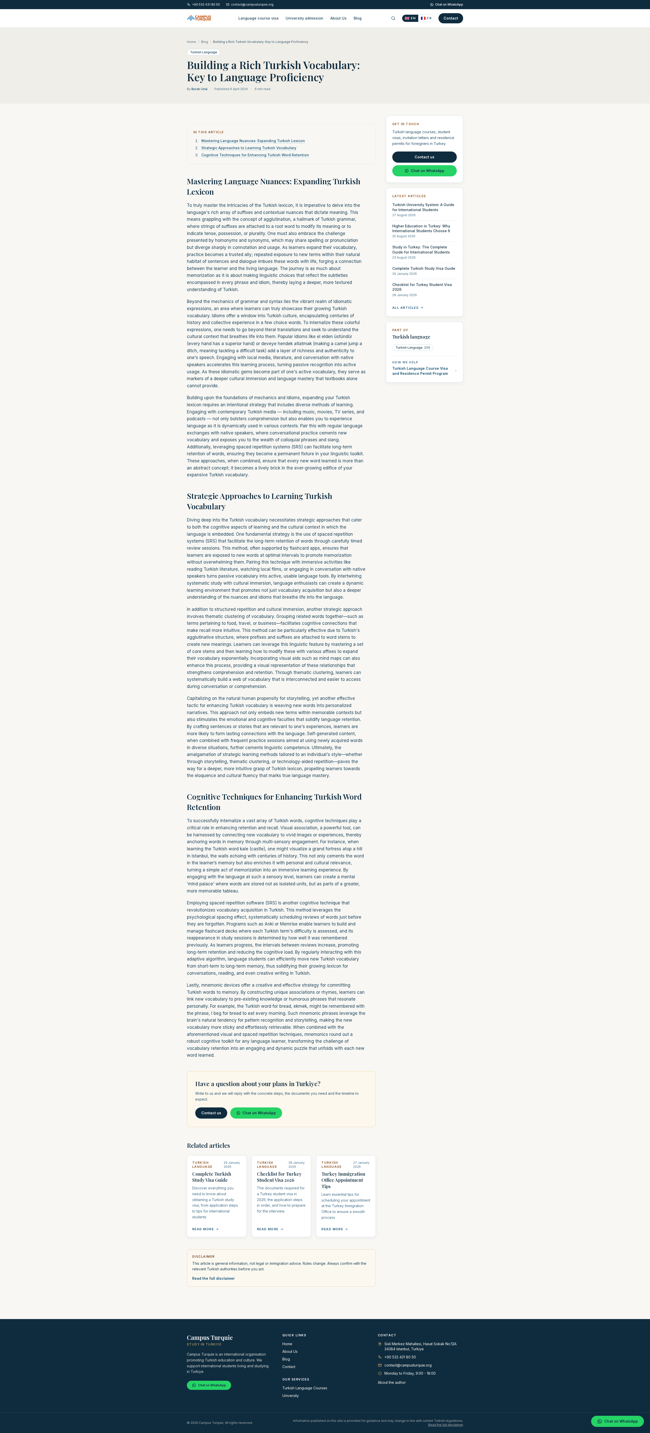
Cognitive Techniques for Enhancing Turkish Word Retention (255, 155)
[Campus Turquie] (199, 18)
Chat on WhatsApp (449, 4)
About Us (338, 18)
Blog (358, 18)
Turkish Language (203, 52)
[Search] (393, 18)
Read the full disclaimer (213, 1278)
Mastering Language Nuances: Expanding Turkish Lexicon (253, 141)
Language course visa (258, 18)
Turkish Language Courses (304, 1388)
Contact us (211, 1113)
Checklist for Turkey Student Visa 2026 (279, 1177)
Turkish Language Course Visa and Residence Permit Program (420, 370)
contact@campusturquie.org (252, 4)
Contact (451, 18)
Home (191, 42)
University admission (304, 18)
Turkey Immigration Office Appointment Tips (343, 1180)
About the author (392, 1382)
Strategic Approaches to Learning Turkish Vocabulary (248, 148)
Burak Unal (199, 89)
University (290, 1395)
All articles (405, 307)
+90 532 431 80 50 (206, 4)
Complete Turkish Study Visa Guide (211, 1177)
